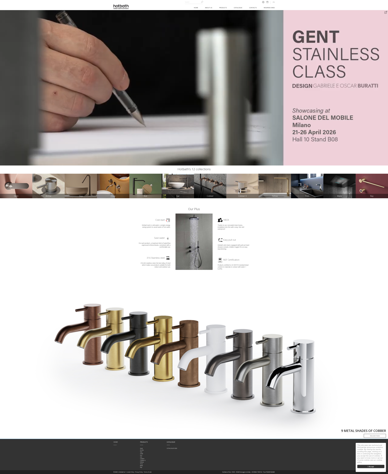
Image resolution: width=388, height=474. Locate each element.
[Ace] (145, 186)
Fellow (142, 462)
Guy (141, 452)
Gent (141, 448)
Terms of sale (148, 472)
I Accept (371, 466)
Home (115, 442)
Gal (141, 457)
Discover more (375, 436)
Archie (142, 450)
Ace (141, 455)
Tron (141, 464)
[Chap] (113, 186)
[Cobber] (210, 186)
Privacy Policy (139, 472)
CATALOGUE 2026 (172, 448)
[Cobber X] (242, 186)
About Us (208, 8)
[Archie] (48, 186)
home (196, 8)
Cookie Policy (130, 472)
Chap (141, 453)
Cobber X (143, 460)
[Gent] (16, 186)
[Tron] (307, 186)
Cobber (142, 459)
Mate (141, 465)
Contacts (253, 8)
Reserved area (269, 8)
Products (223, 8)
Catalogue (238, 8)
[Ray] (372, 186)
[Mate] (339, 186)
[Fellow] (275, 186)
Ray (141, 467)
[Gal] (178, 186)
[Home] (121, 6)
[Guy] (81, 186)
